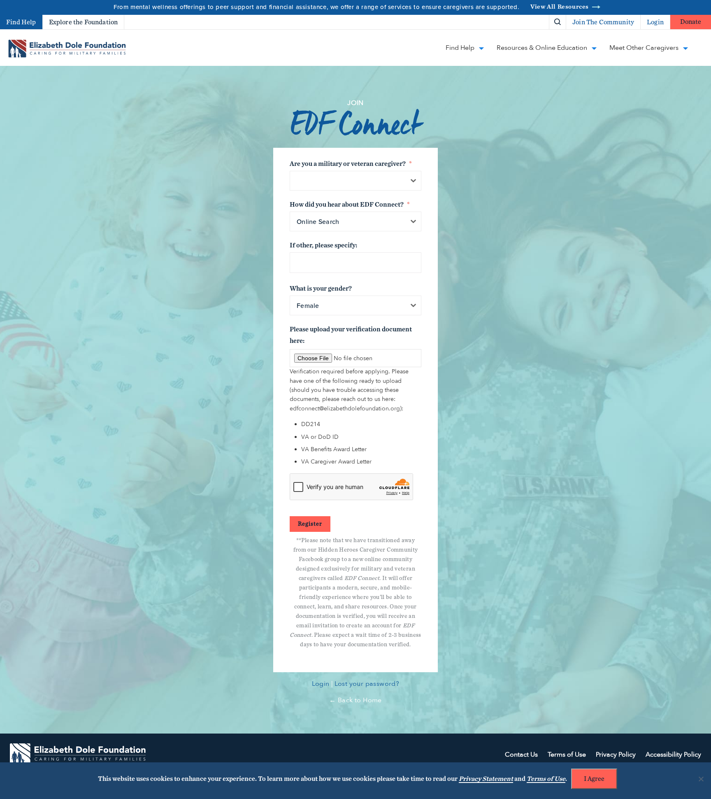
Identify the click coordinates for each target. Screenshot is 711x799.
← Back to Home (355, 700)
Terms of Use (546, 779)
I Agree (594, 779)
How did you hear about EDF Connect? (350, 204)
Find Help (21, 22)
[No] (701, 779)
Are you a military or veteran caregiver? (351, 164)
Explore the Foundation (83, 22)
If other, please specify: (323, 245)
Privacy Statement (486, 779)
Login (321, 683)
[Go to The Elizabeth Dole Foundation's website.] (78, 754)
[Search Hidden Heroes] (557, 22)
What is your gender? (321, 288)
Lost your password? (367, 683)
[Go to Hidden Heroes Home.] (67, 49)
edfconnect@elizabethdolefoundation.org (345, 408)
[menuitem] (529, 22)
